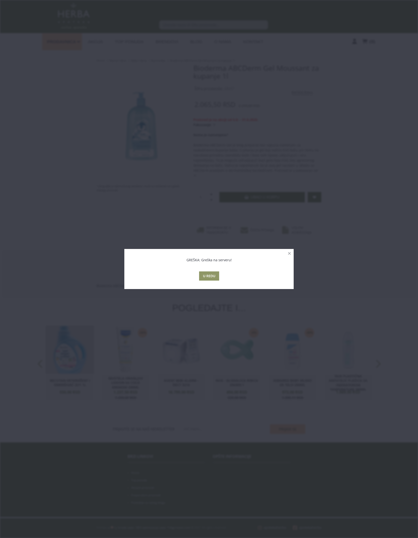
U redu (209, 276)
